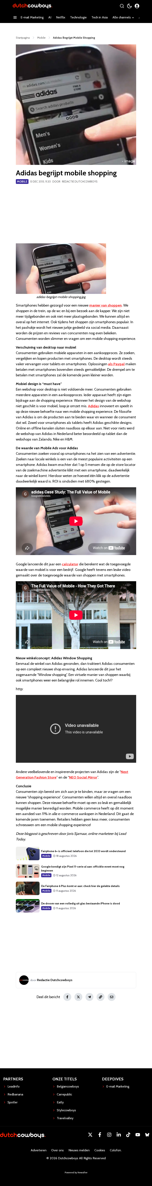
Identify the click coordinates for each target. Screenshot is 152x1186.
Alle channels (121, 17)
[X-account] (90, 1134)
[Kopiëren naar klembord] (100, 997)
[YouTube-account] (137, 1134)
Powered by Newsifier (76, 1172)
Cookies (99, 1150)
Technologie (78, 17)
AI (49, 17)
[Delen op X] (78, 997)
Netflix (60, 17)
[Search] (122, 6)
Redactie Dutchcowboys (80, 181)
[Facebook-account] (99, 1134)
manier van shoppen (105, 305)
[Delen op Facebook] (67, 997)
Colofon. (116, 1150)
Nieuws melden (79, 1150)
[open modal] (137, 6)
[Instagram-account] (109, 1134)
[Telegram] (89, 997)
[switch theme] (129, 6)
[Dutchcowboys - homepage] (32, 6)
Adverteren (39, 1150)
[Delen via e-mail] (112, 997)
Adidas (93, 406)
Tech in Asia (99, 17)
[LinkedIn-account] (118, 1134)
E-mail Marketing (32, 17)
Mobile (22, 181)
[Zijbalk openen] (15, 17)
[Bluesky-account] (147, 1134)
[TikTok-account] (128, 1134)
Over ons (57, 1150)
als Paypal (116, 364)
